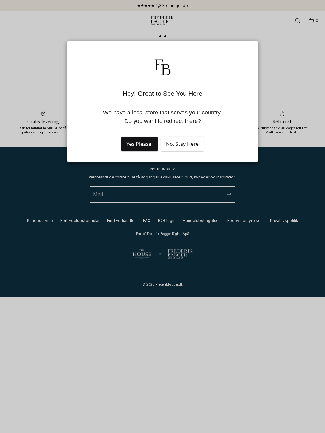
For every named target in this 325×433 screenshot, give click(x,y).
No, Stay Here (182, 143)
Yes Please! (139, 143)
